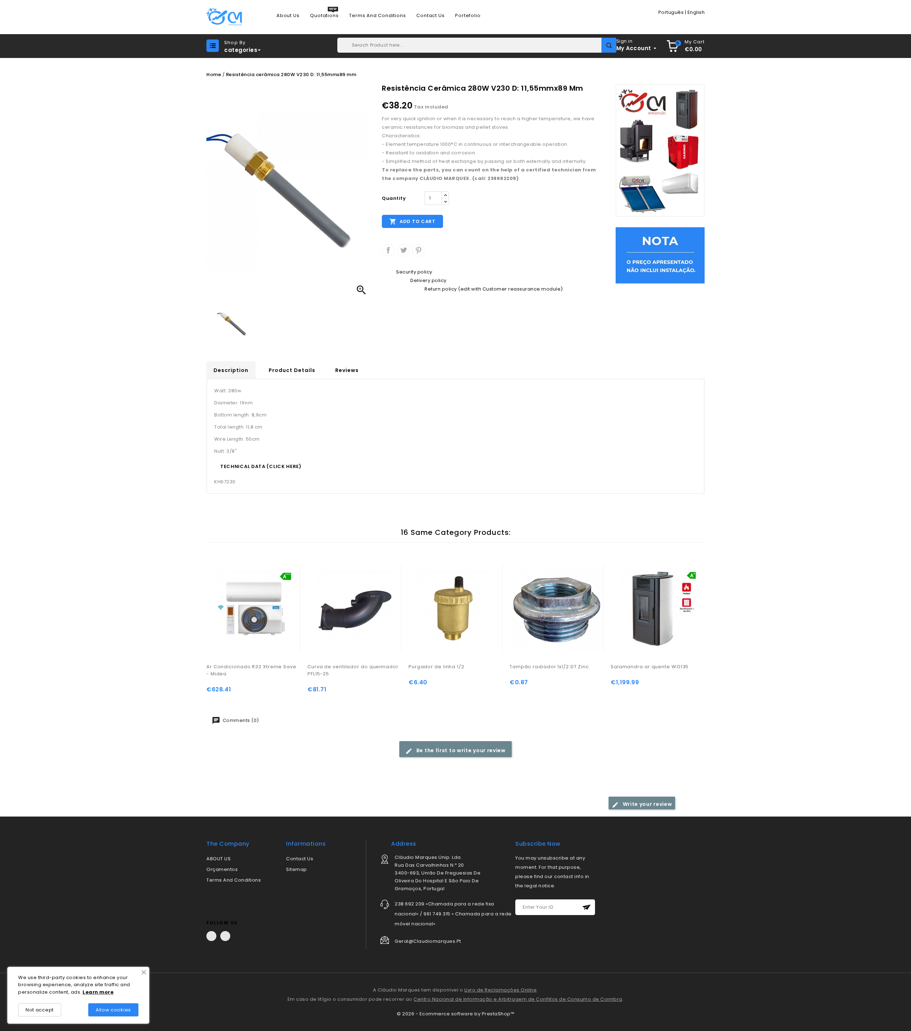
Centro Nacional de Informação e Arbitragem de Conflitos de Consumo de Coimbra (518, 999)
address (403, 844)
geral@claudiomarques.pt (428, 941)
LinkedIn (225, 936)
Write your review (646, 804)
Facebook (211, 936)
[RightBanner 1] (660, 150)
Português (671, 12)
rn (95, 992)
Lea (88, 992)
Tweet (403, 250)
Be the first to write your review (460, 750)
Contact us (430, 15)
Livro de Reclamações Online (500, 990)
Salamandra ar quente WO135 (650, 666)
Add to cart (412, 221)
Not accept (40, 1009)
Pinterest (418, 250)
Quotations (324, 15)
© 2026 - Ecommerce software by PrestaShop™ (455, 1013)
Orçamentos (222, 869)
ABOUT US (218, 858)
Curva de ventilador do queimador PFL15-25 (353, 670)
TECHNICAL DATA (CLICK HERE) (260, 466)
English (696, 12)
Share (388, 250)
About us (288, 15)
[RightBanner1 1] (660, 255)
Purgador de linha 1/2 (436, 666)
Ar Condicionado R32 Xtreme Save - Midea (251, 670)
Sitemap (296, 869)
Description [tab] (231, 370)
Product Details (292, 370)
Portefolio (467, 15)
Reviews (347, 370)
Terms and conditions (377, 15)
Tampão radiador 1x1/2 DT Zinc (549, 666)
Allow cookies (113, 1009)
